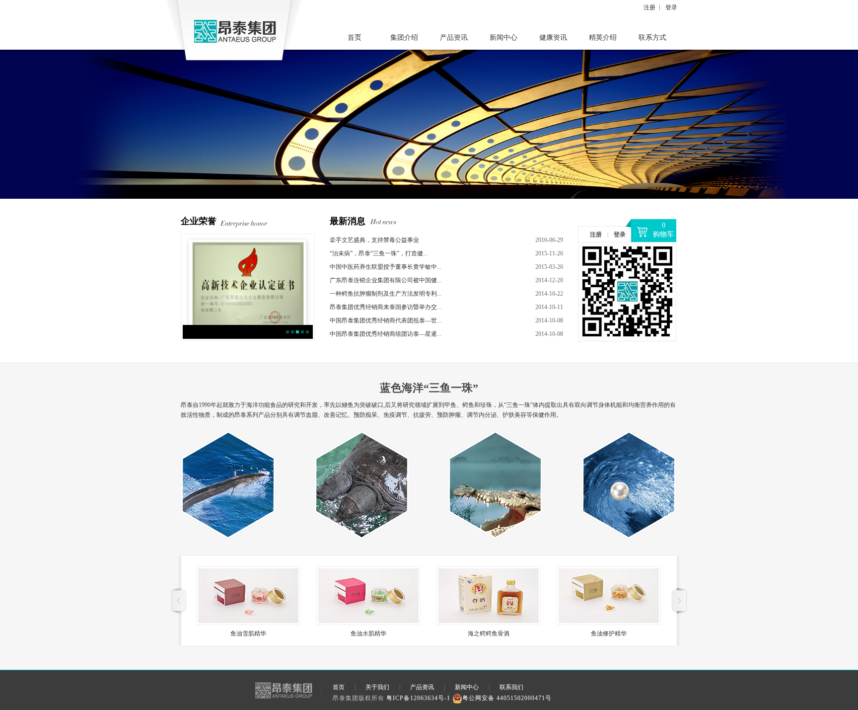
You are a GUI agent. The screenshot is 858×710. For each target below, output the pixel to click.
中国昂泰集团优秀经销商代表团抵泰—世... (385, 320)
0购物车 (663, 230)
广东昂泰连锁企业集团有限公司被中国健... (385, 280)
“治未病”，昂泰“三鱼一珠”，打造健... (379, 253)
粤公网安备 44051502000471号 (507, 698)
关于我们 (377, 687)
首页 (354, 37)
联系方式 (652, 37)
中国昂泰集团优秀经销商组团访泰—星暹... (385, 333)
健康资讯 (553, 37)
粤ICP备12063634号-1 (418, 698)
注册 (649, 7)
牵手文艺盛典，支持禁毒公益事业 (374, 240)
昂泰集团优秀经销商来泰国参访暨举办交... (385, 307)
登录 (671, 7)
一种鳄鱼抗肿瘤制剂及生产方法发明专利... (385, 293)
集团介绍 (404, 37)
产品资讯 (454, 37)
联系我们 (511, 687)
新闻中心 (503, 37)
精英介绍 (603, 37)
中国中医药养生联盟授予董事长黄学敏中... (385, 266)
